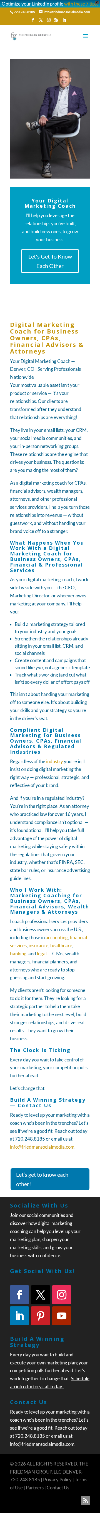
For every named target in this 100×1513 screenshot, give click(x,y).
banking (18, 953)
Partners (35, 1488)
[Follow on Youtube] (61, 1315)
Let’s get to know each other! (42, 1179)
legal (42, 953)
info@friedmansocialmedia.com (42, 1147)
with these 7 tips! (81, 4)
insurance (38, 945)
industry (54, 761)
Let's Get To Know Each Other (50, 261)
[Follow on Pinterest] (40, 1315)
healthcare (61, 945)
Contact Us (58, 1488)
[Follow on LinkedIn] (19, 1315)
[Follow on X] (40, 1294)
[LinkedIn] (64, 21)
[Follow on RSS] (85, 1500)
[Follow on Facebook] (19, 1294)
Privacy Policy (57, 1479)
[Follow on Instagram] (61, 1294)
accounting (57, 937)
